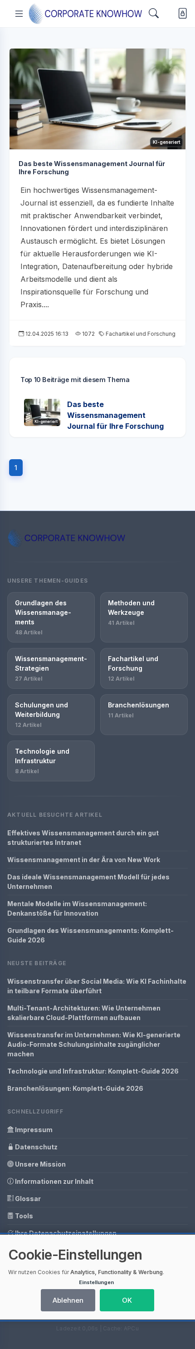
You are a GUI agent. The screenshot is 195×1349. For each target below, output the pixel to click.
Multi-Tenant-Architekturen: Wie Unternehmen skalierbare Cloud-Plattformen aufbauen (84, 1012)
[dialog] (97, 1277)
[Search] (153, 14)
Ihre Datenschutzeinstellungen (65, 1233)
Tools (23, 1216)
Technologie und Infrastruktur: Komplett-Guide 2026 (93, 1071)
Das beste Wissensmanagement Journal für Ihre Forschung (115, 415)
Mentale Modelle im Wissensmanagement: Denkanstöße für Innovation (77, 908)
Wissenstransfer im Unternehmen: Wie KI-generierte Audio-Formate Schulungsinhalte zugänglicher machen (93, 1044)
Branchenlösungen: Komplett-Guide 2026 (75, 1088)
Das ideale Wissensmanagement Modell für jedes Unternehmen (88, 881)
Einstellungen (96, 1282)
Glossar (27, 1198)
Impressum (33, 1129)
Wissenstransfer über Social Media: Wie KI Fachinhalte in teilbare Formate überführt (96, 986)
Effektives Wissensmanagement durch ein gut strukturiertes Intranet (83, 837)
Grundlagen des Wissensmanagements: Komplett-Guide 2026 (90, 935)
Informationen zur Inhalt (53, 1181)
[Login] (181, 13)
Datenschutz (36, 1147)
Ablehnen (68, 1300)
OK (127, 1300)
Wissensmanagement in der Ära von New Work (83, 859)
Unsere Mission (40, 1164)
